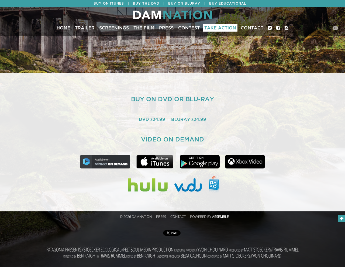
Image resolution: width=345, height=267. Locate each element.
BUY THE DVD (146, 3)
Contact (252, 28)
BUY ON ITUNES (109, 3)
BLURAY (181, 119)
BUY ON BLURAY (184, 3)
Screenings (114, 28)
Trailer (85, 28)
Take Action (220, 28)
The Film (143, 28)
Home (63, 28)
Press (166, 28)
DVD (144, 119)
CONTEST (189, 28)
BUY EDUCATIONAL (227, 3)
